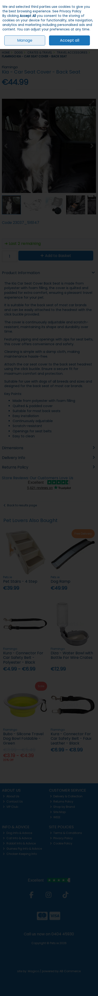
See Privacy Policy (66, 11)
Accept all (69, 40)
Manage (24, 40)
